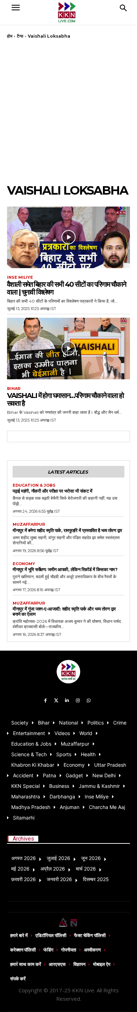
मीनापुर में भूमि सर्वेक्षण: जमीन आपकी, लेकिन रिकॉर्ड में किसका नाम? (65, 569)
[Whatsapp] (88, 700)
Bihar (13, 388)
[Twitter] (56, 700)
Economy (24, 564)
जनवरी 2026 (59, 879)
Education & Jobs (34, 485)
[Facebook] (45, 700)
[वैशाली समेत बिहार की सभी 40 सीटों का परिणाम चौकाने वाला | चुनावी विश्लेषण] (68, 237)
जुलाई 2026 (58, 858)
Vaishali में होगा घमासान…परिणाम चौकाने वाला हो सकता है (65, 399)
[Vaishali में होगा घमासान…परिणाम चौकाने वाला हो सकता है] (68, 348)
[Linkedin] (67, 700)
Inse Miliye (20, 277)
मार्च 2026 (86, 869)
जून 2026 (91, 858)
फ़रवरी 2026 (23, 879)
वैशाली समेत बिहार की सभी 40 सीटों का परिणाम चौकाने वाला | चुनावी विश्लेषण (66, 288)
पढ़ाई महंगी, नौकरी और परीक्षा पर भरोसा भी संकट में (52, 491)
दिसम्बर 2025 (96, 879)
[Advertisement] (68, 111)
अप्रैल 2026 (52, 869)
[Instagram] (77, 700)
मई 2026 (20, 869)
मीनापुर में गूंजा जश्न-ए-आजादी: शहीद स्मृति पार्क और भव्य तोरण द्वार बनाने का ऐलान (64, 611)
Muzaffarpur (29, 524)
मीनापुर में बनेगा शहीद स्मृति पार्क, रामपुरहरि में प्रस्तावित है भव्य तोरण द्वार (67, 530)
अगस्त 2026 (23, 858)
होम (9, 36)
